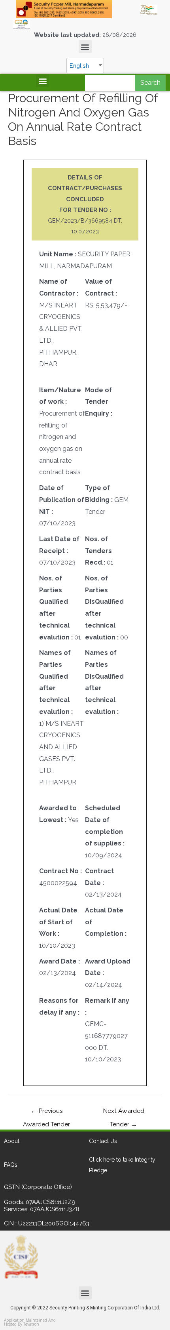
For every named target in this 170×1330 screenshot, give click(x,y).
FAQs (10, 1165)
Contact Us (103, 1141)
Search (150, 82)
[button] (85, 46)
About (11, 1141)
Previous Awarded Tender (46, 1112)
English (79, 65)
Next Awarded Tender (123, 1112)
